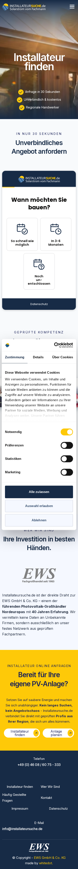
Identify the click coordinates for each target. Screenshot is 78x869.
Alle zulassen (39, 492)
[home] (24, 6)
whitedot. (46, 863)
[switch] (67, 445)
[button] (72, 6)
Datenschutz (58, 808)
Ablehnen (39, 520)
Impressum (19, 808)
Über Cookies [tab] (62, 357)
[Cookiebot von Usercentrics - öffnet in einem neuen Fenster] (55, 345)
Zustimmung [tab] (14, 357)
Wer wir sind (50, 787)
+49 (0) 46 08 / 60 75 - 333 (39, 764)
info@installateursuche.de (22, 829)
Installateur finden (20, 787)
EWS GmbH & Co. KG (50, 858)
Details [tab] (38, 357)
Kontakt (46, 798)
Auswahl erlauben (39, 506)
